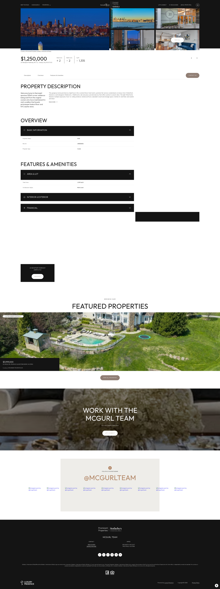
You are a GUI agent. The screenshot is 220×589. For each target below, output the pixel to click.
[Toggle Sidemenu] (197, 5)
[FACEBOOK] (108, 555)
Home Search (36, 5)
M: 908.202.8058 (173, 5)
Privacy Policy (195, 583)
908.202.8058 (91, 544)
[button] (192, 75)
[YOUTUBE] (120, 555)
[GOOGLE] (116, 555)
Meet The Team (25, 5)
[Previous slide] (3, 343)
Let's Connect (162, 5)
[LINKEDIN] (104, 555)
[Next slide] (216, 343)
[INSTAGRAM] (99, 555)
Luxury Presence (169, 583)
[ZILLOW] (112, 555)
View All (177, 40)
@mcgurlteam (110, 477)
